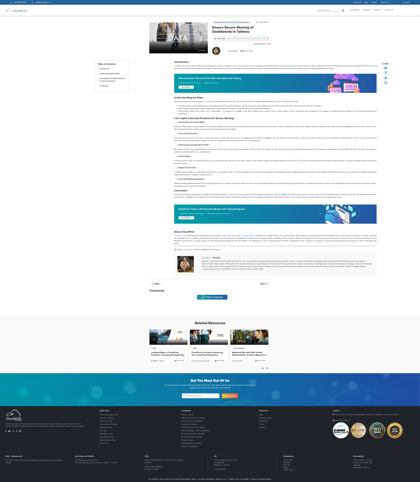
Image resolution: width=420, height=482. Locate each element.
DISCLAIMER (244, 479)
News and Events (265, 418)
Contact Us (384, 2)
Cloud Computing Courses (109, 415)
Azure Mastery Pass (107, 437)
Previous (262, 368)
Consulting (354, 10)
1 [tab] (210, 310)
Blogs (261, 415)
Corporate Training (106, 418)
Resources (357, 2)
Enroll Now (186, 87)
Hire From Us (104, 443)
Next (267, 368)
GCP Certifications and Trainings (193, 427)
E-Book (261, 424)
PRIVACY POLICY (221, 479)
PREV (156, 284)
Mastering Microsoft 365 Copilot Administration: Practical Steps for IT (249, 353)
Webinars (262, 427)
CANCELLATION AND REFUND (260, 479)
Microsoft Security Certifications (193, 434)
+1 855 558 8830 (156, 467)
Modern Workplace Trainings (191, 437)
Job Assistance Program (108, 424)
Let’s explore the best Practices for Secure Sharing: (112, 79)
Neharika (234, 51)
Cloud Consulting (106, 421)
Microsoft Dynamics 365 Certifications (195, 431)
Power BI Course (187, 440)
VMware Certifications (189, 446)
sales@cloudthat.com (343, 420)
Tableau (180, 250)
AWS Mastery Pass (106, 434)
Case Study (263, 421)
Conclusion (104, 86)
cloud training (232, 235)
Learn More (186, 218)
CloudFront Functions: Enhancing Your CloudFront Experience (207, 353)
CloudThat (178, 235)
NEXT (263, 284)
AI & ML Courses (187, 415)
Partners (377, 10)
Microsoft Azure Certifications (192, 421)
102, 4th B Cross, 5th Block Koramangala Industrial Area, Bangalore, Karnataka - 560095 (367, 415)
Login (407, 2)
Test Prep (103, 431)
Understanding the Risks (110, 74)
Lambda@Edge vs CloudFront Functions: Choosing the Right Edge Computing (168, 355)
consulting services (248, 235)
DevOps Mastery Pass (108, 440)
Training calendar (106, 427)
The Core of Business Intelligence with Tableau (202, 250)
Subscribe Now (230, 396)
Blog (366, 2)
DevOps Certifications (189, 424)
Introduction (105, 69)
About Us (388, 10)
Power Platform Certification (191, 443)
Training (365, 10)
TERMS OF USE (233, 479)
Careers (374, 2)
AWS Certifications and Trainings (193, 418)
